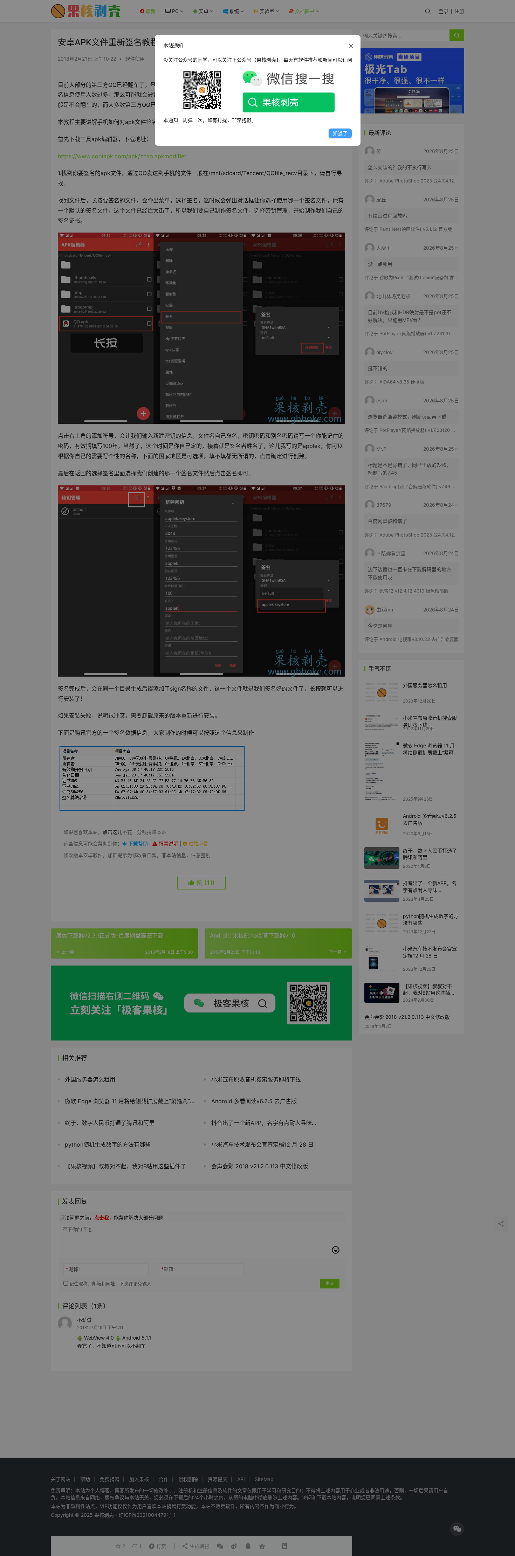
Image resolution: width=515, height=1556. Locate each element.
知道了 (340, 133)
